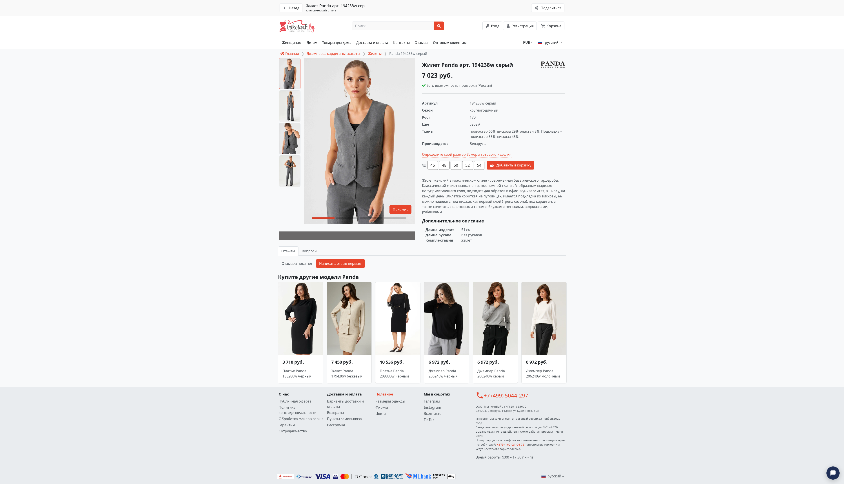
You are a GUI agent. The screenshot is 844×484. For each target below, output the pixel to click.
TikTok (429, 419)
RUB (526, 42)
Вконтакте (432, 413)
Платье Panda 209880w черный (394, 373)
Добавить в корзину (513, 165)
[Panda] (553, 64)
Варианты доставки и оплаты (345, 404)
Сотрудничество (293, 431)
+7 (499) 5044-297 (506, 395)
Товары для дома (336, 42)
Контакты (401, 42)
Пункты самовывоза (344, 418)
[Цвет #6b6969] (347, 235)
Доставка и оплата (372, 42)
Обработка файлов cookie (301, 418)
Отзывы (421, 42)
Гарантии (287, 425)
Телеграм (432, 401)
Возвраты (335, 412)
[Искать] (439, 26)
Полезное (384, 394)
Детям (312, 42)
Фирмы (381, 407)
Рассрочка (336, 425)
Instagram (432, 407)
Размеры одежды (390, 401)
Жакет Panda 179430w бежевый (346, 373)
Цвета (380, 413)
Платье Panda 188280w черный (296, 373)
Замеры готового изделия (489, 154)
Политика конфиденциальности (297, 410)
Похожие (400, 209)
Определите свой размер (444, 154)
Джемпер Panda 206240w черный (443, 373)
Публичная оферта (295, 401)
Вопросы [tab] (309, 251)
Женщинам (292, 42)
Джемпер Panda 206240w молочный (543, 373)
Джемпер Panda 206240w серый (491, 373)
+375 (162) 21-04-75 (510, 444)
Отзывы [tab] (288, 251)
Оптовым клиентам (450, 42)
